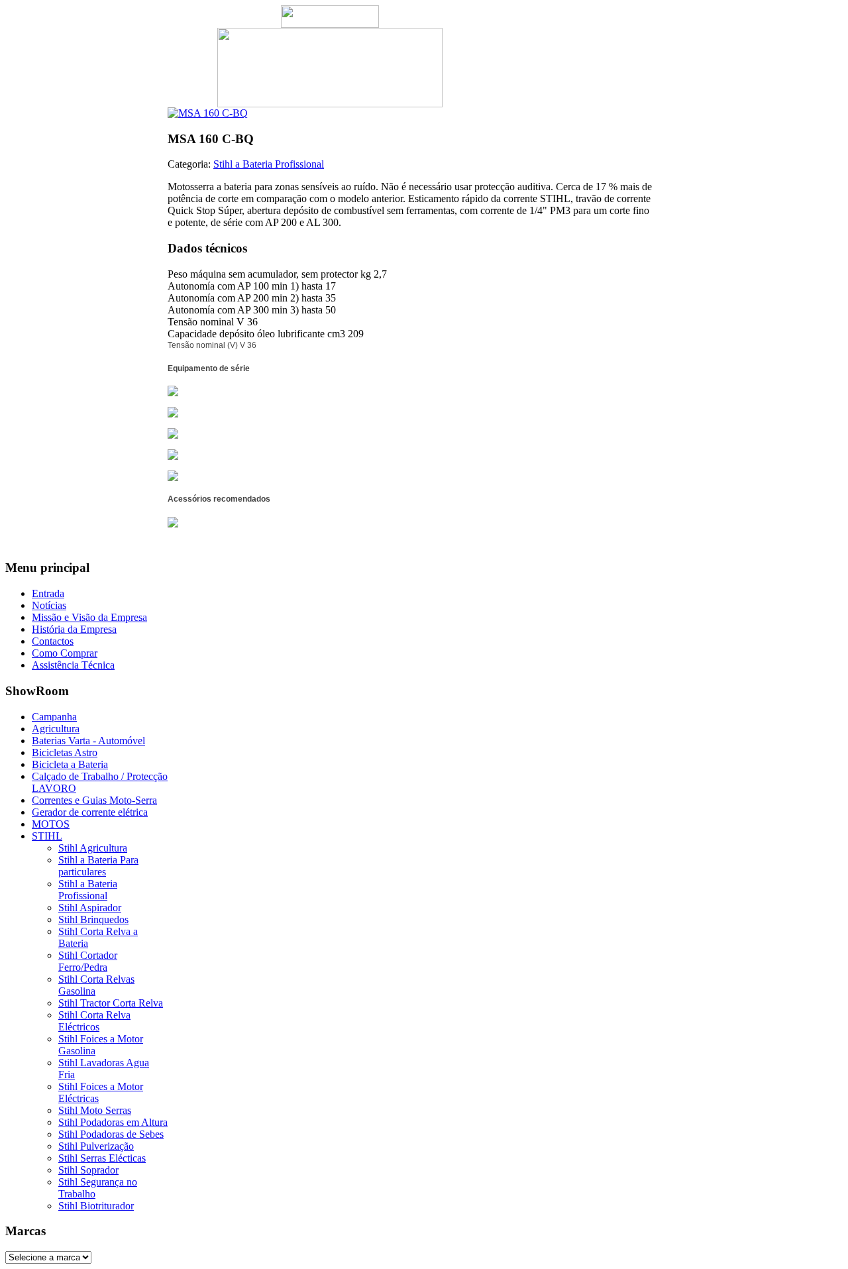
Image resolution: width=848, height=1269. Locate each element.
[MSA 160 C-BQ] (208, 113)
